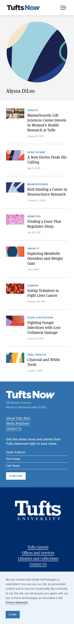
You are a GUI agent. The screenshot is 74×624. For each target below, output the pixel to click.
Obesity (33, 248)
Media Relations (17, 423)
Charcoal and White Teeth (43, 362)
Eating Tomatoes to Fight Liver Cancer (43, 293)
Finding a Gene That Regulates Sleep (44, 224)
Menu (64, 8)
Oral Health (36, 354)
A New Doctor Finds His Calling (47, 160)
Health (32, 110)
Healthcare (36, 152)
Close (13, 614)
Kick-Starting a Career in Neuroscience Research (47, 192)
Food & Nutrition (40, 317)
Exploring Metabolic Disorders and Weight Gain (45, 258)
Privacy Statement (17, 602)
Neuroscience (37, 184)
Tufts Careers (38, 547)
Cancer (32, 285)
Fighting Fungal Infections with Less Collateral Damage (44, 327)
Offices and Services (38, 552)
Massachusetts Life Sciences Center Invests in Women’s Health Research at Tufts (46, 123)
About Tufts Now (18, 418)
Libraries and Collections (38, 558)
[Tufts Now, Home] (23, 8)
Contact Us (14, 428)
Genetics (34, 216)
